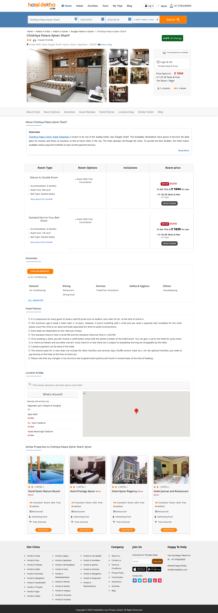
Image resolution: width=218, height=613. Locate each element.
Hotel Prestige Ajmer (83, 491)
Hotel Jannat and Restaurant (171, 491)
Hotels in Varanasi (63, 595)
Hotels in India (43, 31)
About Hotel (33, 112)
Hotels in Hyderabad (36, 582)
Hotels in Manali (62, 586)
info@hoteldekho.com (177, 569)
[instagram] (155, 580)
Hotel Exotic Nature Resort (44, 491)
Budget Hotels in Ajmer (83, 31)
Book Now (42, 530)
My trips (117, 5)
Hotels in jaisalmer (63, 560)
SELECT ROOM (169, 203)
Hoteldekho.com (101, 610)
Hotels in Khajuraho (92, 578)
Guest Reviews (87, 112)
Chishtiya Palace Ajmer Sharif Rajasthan (49, 137)
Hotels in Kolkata (34, 564)
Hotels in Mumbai (35, 573)
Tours (105, 5)
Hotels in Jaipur (62, 555)
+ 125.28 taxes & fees (168, 194)
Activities (93, 5)
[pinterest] (159, 580)
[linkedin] (150, 580)
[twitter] (140, 580)
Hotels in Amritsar (91, 569)
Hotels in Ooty (61, 569)
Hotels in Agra (33, 591)
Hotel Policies (106, 112)
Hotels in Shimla (62, 581)
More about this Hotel (41, 199)
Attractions (116, 581)
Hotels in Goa (33, 560)
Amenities (69, 112)
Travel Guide (117, 577)
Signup (164, 6)
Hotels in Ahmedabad (64, 564)
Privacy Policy (118, 572)
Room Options (52, 112)
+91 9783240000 (182, 5)
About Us (116, 555)
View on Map (106, 44)
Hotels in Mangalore (92, 573)
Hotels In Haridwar (91, 560)
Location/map (126, 112)
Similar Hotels (146, 112)
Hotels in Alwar (33, 596)
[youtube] (145, 580)
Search (172, 19)
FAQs (160, 112)
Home (68, 5)
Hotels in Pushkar (63, 599)
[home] (42, 6)
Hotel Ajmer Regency (125, 491)
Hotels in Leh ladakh (92, 555)
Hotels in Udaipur (63, 590)
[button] (33, 75)
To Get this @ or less (173, 189)
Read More (183, 150)
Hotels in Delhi (33, 569)
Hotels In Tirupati (34, 587)
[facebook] (135, 580)
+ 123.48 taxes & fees (168, 234)
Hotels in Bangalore (35, 578)
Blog (129, 5)
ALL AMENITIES (35, 300)
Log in (150, 5)
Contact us (116, 560)
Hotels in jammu (90, 564)
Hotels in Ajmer (61, 31)
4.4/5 (172, 38)
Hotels (79, 5)
